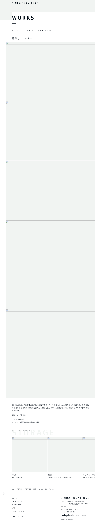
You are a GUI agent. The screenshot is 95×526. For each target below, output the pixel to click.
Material (16, 505)
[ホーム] (3, 494)
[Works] (23, 18)
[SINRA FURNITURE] (75, 498)
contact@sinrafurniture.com (70, 509)
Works (15, 508)
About (15, 498)
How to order (19, 511)
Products (17, 501)
